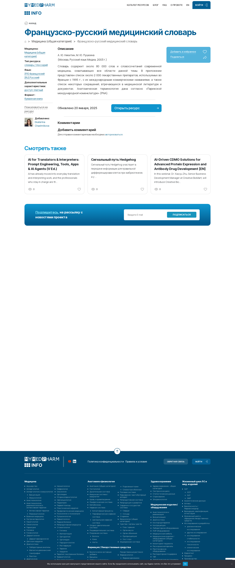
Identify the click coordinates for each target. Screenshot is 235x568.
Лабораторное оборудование (166, 528)
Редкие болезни (64, 522)
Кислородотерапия (161, 522)
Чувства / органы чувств (131, 524)
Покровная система (98, 533)
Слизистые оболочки (132, 489)
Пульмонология (64, 516)
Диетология (32, 559)
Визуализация (159, 517)
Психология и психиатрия (68, 513)
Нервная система (97, 507)
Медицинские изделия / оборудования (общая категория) (163, 538)
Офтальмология (64, 500)
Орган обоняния (130, 533)
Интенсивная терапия (39, 510)
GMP (189, 498)
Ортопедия (62, 494)
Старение (124, 516)
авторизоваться (114, 134)
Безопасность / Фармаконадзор (191, 507)
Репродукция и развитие (131, 502)
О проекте (177, 5)
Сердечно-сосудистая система (130, 506)
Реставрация (65, 545)
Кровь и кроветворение (100, 499)
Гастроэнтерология (35, 519)
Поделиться (177, 57)
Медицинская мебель (162, 533)
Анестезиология (34, 500)
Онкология (62, 491)
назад (32, 23)
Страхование (159, 496)
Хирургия (64, 551)
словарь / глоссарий (36, 65)
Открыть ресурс (127, 108)
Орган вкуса (128, 530)
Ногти (95, 542)
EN (187, 5)
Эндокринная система (130, 542)
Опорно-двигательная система (100, 526)
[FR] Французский (34, 73)
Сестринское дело (161, 491)
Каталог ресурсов (138, 5)
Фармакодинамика (131, 558)
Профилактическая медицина (70, 511)
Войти (199, 5)
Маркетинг (189, 553)
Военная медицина (35, 516)
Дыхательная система (100, 491)
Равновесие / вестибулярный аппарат (133, 496)
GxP (186, 489)
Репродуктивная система (131, 500)
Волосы (95, 536)
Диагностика (32, 544)
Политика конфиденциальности (106, 461)
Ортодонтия (65, 536)
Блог (156, 5)
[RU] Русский (31, 77)
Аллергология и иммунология (40, 491)
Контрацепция (159, 525)
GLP (188, 495)
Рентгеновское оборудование (159, 550)
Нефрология (62, 489)
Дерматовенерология (39, 539)
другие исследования (197, 532)
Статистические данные (164, 494)
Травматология (63, 557)
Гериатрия (31, 527)
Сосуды (126, 514)
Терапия (63, 548)
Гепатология (32, 524)
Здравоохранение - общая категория (164, 487)
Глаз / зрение (128, 527)
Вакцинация (34, 495)
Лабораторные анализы (39, 547)
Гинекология (32, 533)
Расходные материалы (163, 546)
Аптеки (187, 503)
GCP (189, 492)
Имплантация (66, 533)
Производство (190, 558)
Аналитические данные (194, 501)
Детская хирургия (35, 541)
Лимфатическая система (101, 502)
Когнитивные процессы (102, 511)
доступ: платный (33, 90)
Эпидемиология (160, 499)
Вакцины (93, 557)
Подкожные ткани (131, 486)
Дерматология (33, 535)
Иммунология (35, 498)
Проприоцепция (130, 536)
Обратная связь (175, 461)
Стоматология (63, 527)
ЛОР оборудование (161, 531)
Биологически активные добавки (100, 553)
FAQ (165, 5)
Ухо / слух (127, 539)
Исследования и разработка (197, 523)
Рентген (33, 556)
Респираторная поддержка (165, 554)
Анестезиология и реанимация (161, 513)
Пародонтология (67, 542)
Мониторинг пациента (163, 543)
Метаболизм (95, 505)
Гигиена (30, 530)
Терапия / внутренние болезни (70, 554)
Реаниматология (36, 514)
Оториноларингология (67, 497)
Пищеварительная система (102, 530)
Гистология (95, 489)
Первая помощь (64, 505)
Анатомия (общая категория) (103, 486)
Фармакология (126, 555)
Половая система (128, 492)
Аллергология (33, 489)
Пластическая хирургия (67, 508)
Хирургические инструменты (166, 559)
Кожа (94, 539)
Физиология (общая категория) (129, 520)
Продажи (188, 556)
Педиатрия (62, 502)
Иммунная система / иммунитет (99, 495)
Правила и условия (136, 461)
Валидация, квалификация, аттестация (196, 512)
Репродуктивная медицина (69, 524)
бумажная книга (33, 98)
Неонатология (63, 486)
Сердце (126, 510)
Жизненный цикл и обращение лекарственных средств (196, 518)
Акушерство (32, 486)
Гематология (32, 522)
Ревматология (63, 519)
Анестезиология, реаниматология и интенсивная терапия (36, 505)
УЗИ (154, 557)
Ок (185, 564)
